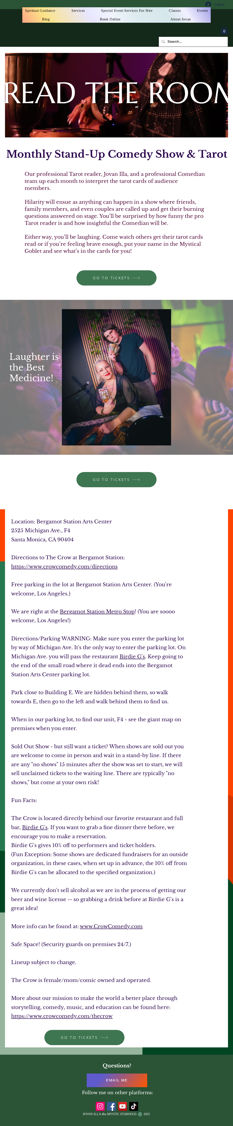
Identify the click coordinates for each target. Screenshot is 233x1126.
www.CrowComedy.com (111, 926)
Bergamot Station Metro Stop (97, 612)
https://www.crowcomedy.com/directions (64, 567)
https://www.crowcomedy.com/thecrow (62, 1016)
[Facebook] (111, 1106)
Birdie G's (132, 657)
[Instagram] (100, 1106)
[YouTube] (122, 1106)
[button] (224, 29)
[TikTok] (133, 1106)
